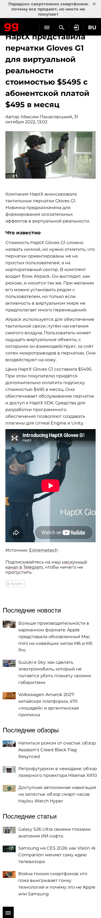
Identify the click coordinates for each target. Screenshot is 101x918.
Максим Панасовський (46, 116)
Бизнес (17, 584)
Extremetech (43, 550)
